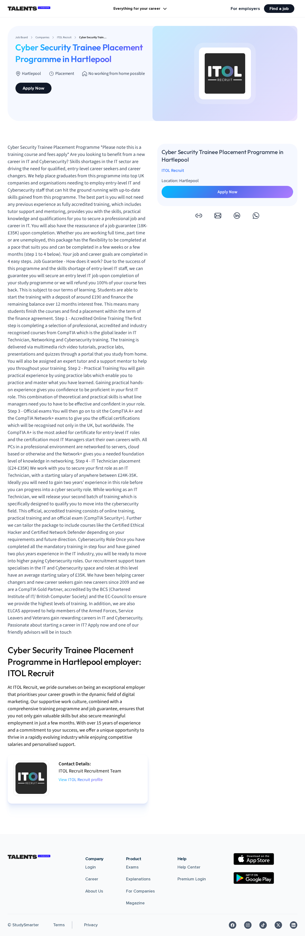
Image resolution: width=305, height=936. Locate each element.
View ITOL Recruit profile (81, 780)
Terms (59, 924)
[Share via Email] (218, 215)
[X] (278, 925)
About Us (94, 891)
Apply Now (33, 88)
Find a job (279, 8)
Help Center (189, 867)
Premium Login (192, 879)
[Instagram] (248, 925)
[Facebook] (232, 925)
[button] (199, 215)
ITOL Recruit (173, 171)
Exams (132, 867)
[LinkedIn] (293, 925)
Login (90, 867)
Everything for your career (136, 8)
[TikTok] (263, 925)
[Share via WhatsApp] (256, 215)
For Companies (140, 891)
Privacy (91, 924)
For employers (245, 8)
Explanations (138, 879)
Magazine (135, 903)
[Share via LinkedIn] (237, 215)
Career (91, 879)
